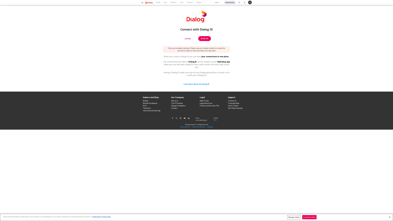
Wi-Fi (165, 2)
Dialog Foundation (178, 106)
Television (173, 2)
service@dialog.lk (201, 120)
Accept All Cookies (309, 217)
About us (174, 101)
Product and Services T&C (209, 106)
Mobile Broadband (150, 103)
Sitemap (210, 127)
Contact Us (232, 101)
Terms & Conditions (198, 127)
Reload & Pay (230, 2)
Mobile (158, 2)
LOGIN (188, 39)
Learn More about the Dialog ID (196, 84)
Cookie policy (96, 217)
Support (198, 2)
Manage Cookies (293, 217)
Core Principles (177, 103)
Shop (182, 2)
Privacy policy (106, 217)
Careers (174, 108)
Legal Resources (206, 103)
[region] (196, 217)
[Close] (389, 217)
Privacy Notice (185, 127)
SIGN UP (204, 38)
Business (190, 2)
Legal (202, 97)
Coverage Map (233, 103)
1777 (215, 120)
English (217, 2)
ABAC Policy (204, 101)
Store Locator (233, 106)
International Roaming (151, 110)
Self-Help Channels (235, 108)
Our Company (177, 97)
